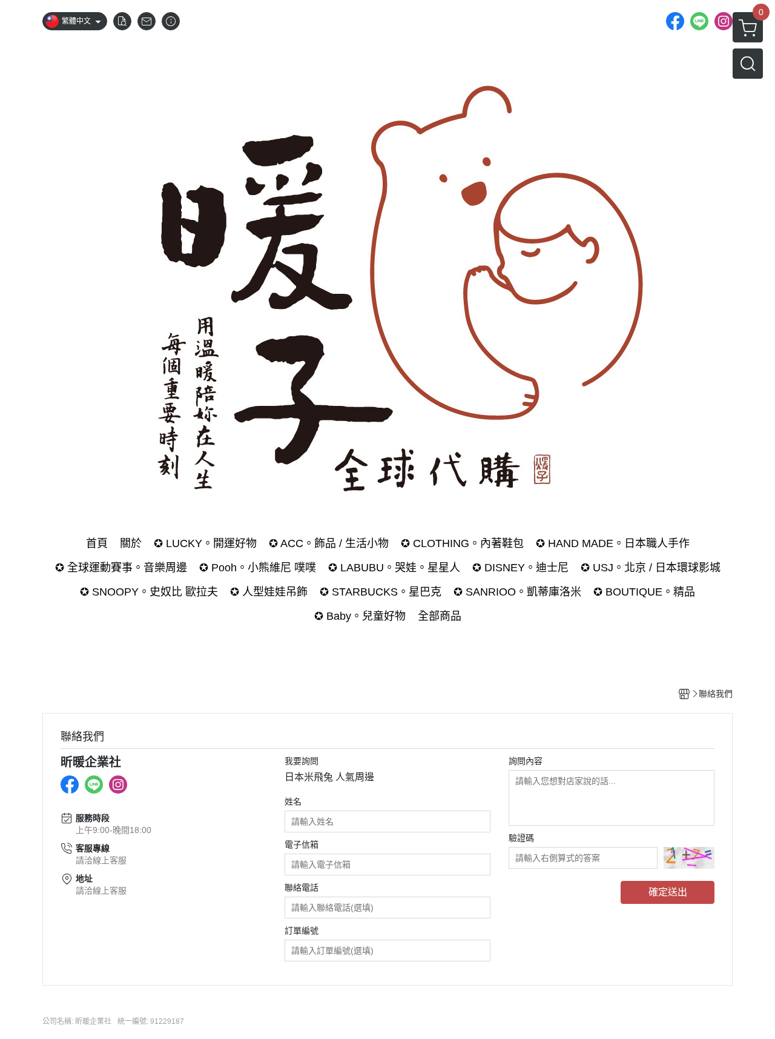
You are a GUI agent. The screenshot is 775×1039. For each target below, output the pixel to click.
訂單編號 (301, 930)
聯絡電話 (301, 887)
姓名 (293, 801)
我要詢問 (301, 761)
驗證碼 (521, 838)
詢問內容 (525, 761)
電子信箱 (301, 844)
